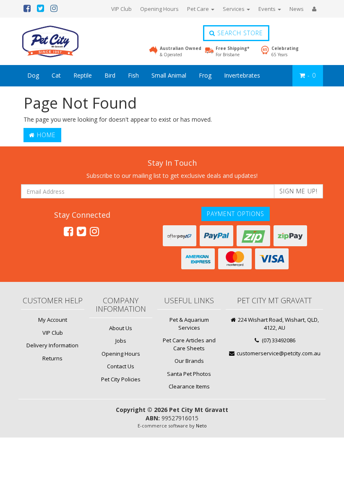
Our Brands (189, 361)
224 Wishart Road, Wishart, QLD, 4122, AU (278, 323)
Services (234, 9)
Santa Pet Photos (189, 374)
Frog (205, 75)
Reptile (82, 75)
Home (45, 135)
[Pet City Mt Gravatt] (62, 41)
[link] (68, 231)
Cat (56, 75)
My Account (52, 319)
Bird (109, 75)
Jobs (120, 340)
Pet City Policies (121, 379)
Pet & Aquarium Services (189, 323)
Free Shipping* (232, 51)
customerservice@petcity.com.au (278, 353)
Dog (33, 75)
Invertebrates (242, 75)
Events (267, 9)
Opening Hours (159, 9)
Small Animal (168, 75)
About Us (120, 328)
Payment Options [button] (235, 214)
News (296, 9)
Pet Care (198, 9)
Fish (133, 75)
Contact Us (120, 366)
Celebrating (285, 51)
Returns (52, 358)
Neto (201, 425)
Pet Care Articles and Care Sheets (189, 344)
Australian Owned (180, 51)
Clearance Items (189, 386)
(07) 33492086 (278, 340)
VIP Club (121, 9)
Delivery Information (52, 345)
